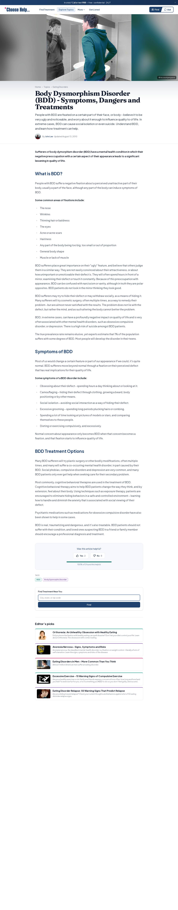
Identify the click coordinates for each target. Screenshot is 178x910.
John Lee (49, 136)
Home (38, 87)
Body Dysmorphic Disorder (55, 580)
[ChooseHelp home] (17, 9)
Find (157, 9)
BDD (38, 580)
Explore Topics (66, 9)
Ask (169, 9)
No (99, 555)
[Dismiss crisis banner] (175, 3)
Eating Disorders (60, 87)
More (80, 9)
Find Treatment (47, 9)
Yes (83, 555)
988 (84, 2)
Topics (47, 87)
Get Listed (94, 9)
